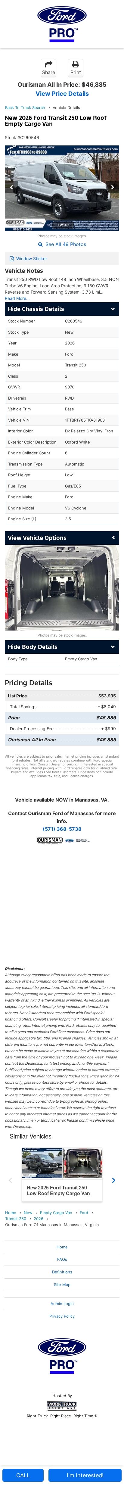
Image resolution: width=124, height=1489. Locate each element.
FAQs (62, 1259)
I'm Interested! (85, 1475)
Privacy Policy (62, 1316)
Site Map (62, 1284)
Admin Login (62, 1303)
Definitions (62, 1271)
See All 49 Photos (65, 244)
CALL (23, 1475)
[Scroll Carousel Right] (114, 1178)
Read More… (17, 298)
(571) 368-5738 (62, 829)
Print (75, 72)
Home (62, 1246)
